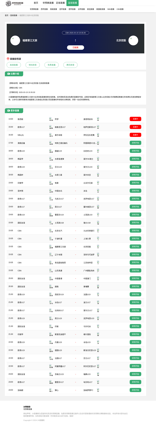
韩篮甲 (20, 159)
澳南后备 (21, 143)
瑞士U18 (86, 223)
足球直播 (60, 3)
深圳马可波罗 (88, 255)
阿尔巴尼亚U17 (89, 366)
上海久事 (87, 239)
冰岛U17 (58, 302)
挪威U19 (58, 151)
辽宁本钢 (58, 255)
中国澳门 (87, 278)
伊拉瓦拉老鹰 (88, 135)
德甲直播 (72, 9)
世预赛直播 (48, 3)
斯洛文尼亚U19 (89, 350)
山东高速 (58, 271)
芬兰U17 (86, 358)
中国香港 (58, 278)
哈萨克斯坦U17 (89, 127)
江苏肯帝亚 (88, 263)
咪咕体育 (33, 65)
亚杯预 (20, 191)
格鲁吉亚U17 (60, 127)
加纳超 (20, 390)
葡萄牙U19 (59, 215)
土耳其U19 (87, 215)
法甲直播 (81, 9)
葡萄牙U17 (59, 382)
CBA (19, 231)
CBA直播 (120, 9)
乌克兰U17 (59, 199)
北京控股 (87, 247)
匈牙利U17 (87, 382)
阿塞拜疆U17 (60, 366)
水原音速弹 (59, 159)
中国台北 (58, 191)
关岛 (85, 191)
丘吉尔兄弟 (88, 183)
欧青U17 (21, 127)
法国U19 (86, 294)
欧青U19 (21, 151)
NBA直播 (110, 9)
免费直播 (51, 65)
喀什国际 (87, 334)
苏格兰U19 (59, 374)
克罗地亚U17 (88, 199)
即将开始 (135, 143)
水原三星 (58, 175)
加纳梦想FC (88, 390)
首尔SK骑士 (88, 159)
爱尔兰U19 (87, 167)
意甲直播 (62, 9)
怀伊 (56, 119)
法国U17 (58, 358)
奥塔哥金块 (88, 119)
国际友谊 (21, 223)
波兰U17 (86, 302)
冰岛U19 (86, 342)
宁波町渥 (58, 239)
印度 (56, 326)
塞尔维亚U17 (88, 207)
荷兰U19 (58, 318)
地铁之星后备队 (61, 143)
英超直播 (53, 9)
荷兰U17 (58, 207)
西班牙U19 (59, 294)
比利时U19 (87, 151)
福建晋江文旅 (60, 247)
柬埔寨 (86, 287)
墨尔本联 (58, 135)
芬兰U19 (58, 167)
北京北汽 (58, 231)
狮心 (56, 390)
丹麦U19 (58, 342)
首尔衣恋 (87, 175)
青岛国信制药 (60, 263)
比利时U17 (59, 310)
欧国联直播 (100, 9)
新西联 (20, 119)
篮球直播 (72, 3)
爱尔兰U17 (87, 310)
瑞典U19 (86, 374)
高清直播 (14, 65)
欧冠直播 (90, 9)
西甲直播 (44, 9)
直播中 (135, 119)
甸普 (56, 183)
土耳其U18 (59, 223)
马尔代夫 (87, 326)
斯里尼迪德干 (60, 334)
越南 (56, 287)
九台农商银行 (88, 231)
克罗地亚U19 (88, 318)
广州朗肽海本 (88, 271)
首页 (36, 3)
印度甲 (20, 183)
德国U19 (58, 350)
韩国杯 (20, 175)
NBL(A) (21, 135)
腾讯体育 (70, 65)
